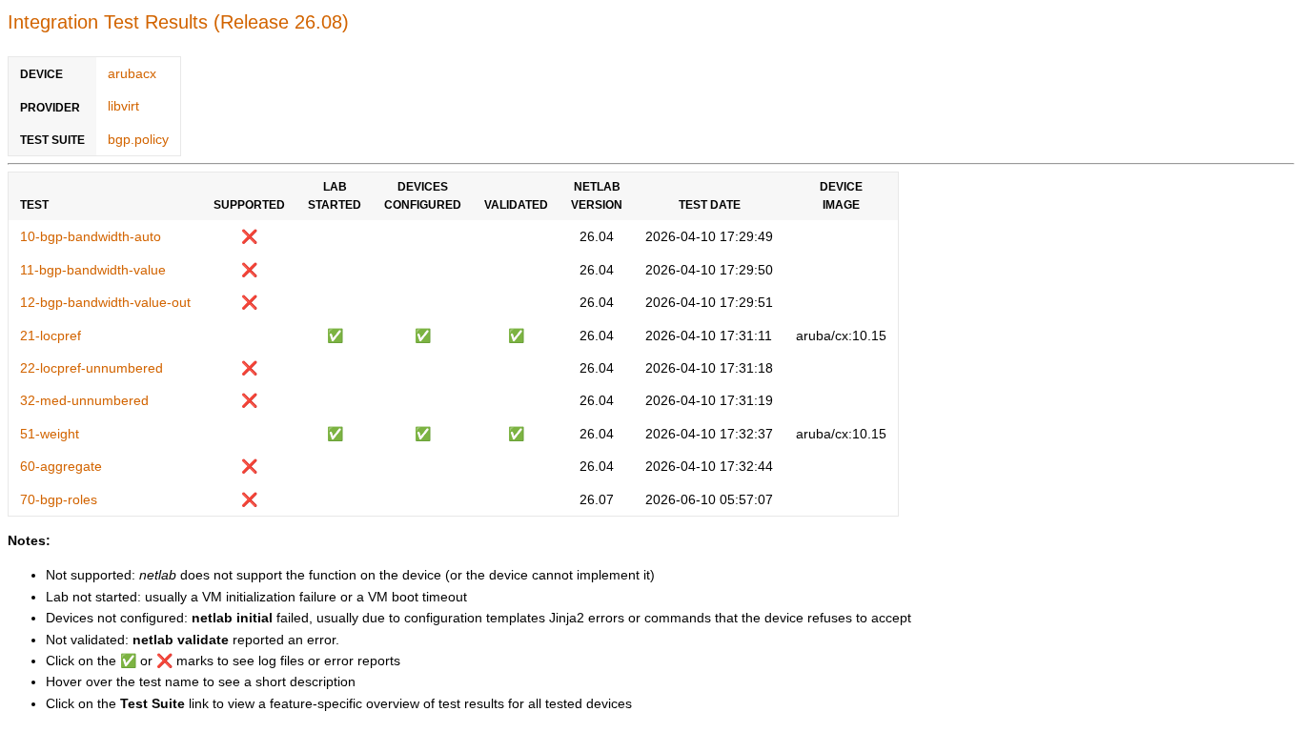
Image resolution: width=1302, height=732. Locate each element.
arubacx (132, 73)
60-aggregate (61, 466)
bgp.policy (138, 139)
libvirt (123, 105)
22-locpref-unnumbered (91, 368)
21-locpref (50, 335)
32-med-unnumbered (84, 400)
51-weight (49, 433)
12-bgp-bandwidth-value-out (105, 302)
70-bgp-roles (58, 499)
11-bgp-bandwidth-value (93, 269)
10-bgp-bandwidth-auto (90, 236)
